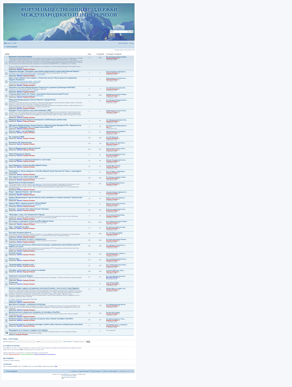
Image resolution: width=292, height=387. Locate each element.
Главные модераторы (26, 354)
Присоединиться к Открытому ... (116, 78)
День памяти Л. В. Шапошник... (116, 142)
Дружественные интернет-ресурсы (21, 182)
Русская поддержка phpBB (69, 375)
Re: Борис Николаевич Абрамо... (116, 239)
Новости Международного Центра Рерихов (24, 148)
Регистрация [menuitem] (124, 43)
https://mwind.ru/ (13, 199)
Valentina (19, 69)
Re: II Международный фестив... (116, 304)
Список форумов (11, 371)
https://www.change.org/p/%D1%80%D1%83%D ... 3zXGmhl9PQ (27, 74)
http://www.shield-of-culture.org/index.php (20, 193)
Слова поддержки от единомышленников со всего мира (30, 160)
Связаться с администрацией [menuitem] (80, 371)
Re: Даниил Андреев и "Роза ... (115, 319)
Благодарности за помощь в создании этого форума (28, 330)
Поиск (128, 31)
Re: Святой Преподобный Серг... (116, 259)
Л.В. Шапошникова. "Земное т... (116, 253)
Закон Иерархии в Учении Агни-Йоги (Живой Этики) (28, 165)
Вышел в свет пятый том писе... (116, 203)
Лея (56, 366)
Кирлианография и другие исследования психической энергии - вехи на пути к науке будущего (44, 288)
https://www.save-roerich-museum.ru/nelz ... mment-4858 (25, 81)
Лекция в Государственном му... (116, 160)
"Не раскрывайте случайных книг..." (22, 264)
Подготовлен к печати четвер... (116, 148)
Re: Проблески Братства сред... (116, 227)
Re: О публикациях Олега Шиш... (116, 264)
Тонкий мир (13, 282)
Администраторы (14, 354)
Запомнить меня (78, 341)
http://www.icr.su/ (37, 184)
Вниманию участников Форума (20, 57)
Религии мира (14, 259)
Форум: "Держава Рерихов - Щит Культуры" (25, 192)
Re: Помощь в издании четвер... (116, 177)
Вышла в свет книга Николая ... (116, 197)
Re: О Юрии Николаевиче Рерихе (116, 221)
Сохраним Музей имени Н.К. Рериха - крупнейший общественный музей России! (38, 94)
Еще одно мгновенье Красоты (20, 232)
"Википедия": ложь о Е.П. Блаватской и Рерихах (27, 215)
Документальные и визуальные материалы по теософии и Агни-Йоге (34, 312)
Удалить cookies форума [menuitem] (110, 371)
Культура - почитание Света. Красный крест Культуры (29, 209)
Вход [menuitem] (132, 43)
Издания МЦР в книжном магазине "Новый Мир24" (27, 203)
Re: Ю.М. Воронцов (112, 137)
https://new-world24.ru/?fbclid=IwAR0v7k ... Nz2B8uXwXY (25, 204)
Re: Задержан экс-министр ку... (116, 245)
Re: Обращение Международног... (116, 100)
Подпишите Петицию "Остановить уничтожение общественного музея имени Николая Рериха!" (44, 71)
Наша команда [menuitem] (96, 371)
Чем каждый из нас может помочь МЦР (23, 177)
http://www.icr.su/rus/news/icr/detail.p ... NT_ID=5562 (23, 90)
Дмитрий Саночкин (112, 277)
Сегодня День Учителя (113, 165)
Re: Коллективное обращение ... (116, 71)
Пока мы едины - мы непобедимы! (22, 131)
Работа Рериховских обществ (20, 154)
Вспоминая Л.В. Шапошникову (20, 142)
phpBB (65, 374)
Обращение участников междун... (116, 94)
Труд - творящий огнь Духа (19, 227)
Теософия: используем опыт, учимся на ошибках (27, 270)
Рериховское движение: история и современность (27, 239)
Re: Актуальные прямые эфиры (116, 57)
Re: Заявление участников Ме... (116, 87)
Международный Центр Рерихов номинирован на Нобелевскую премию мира (38, 120)
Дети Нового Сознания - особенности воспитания (27, 304)
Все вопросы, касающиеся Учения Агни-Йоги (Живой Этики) (31, 221)
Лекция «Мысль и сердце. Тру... (116, 288)
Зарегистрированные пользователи (45, 354)
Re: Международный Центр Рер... (116, 120)
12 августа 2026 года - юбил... (115, 270)
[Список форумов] (69, 33)
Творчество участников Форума (21, 276)
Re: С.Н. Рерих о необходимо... (116, 171)
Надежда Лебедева (29, 69)
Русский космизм (15, 253)
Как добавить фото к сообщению (116, 324)
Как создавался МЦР (16, 137)
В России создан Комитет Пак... (116, 209)
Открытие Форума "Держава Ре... (116, 192)
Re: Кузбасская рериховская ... (115, 182)
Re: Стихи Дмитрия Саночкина (115, 276)
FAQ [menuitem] (15, 43)
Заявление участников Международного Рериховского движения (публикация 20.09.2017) (42, 87)
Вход (5, 339)
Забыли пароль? (67, 341)
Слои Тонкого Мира (112, 282)
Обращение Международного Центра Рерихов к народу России (32, 100)
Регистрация (13, 339)
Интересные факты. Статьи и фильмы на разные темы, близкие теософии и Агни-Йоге (41, 319)
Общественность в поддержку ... (116, 131)
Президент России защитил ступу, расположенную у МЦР (30, 110)
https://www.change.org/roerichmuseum (32, 95)
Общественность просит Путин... (116, 110)
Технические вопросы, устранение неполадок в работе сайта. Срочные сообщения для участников (46, 324)
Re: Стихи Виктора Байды (114, 233)
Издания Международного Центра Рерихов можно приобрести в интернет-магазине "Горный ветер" (45, 197)
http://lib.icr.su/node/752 (15, 300)
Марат (108, 127)
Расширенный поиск (131, 31)
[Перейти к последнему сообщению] (119, 58)
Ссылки (8, 43)
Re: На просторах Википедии (115, 215)
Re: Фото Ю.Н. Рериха (113, 312)
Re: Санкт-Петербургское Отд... (116, 154)
